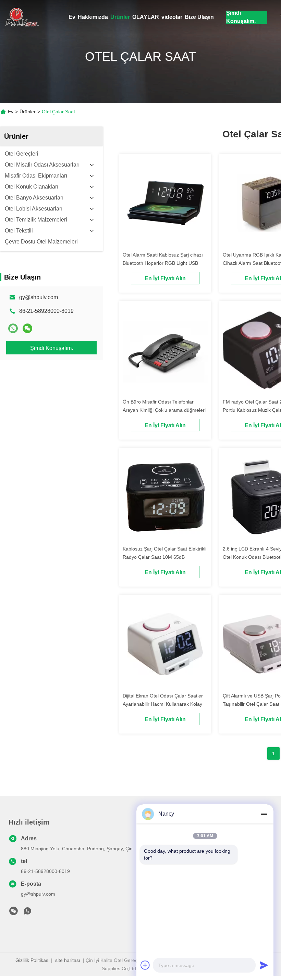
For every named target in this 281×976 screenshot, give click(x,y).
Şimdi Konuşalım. (241, 17)
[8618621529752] (27, 913)
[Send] (263, 965)
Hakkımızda (93, 17)
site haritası (67, 960)
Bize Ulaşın (199, 17)
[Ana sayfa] (20, 17)
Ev (72, 17)
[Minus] (264, 814)
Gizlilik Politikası (32, 960)
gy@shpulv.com (38, 297)
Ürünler (120, 17)
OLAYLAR (145, 17)
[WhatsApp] (13, 328)
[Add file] (145, 965)
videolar (171, 17)
